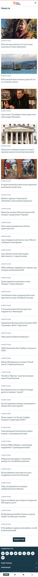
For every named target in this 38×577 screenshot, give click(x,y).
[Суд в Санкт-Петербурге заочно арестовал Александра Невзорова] (19, 99)
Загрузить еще (19, 539)
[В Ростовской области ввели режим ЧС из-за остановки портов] (19, 64)
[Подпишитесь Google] (3, 553)
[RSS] (28, 553)
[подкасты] (15, 574)
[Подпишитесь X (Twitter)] (11, 553)
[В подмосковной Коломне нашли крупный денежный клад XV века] (19, 169)
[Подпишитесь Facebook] (7, 553)
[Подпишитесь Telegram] (20, 553)
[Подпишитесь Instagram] (24, 553)
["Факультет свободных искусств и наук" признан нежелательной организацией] (19, 134)
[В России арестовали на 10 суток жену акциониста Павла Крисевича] (19, 29)
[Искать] (32, 574)
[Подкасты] (32, 553)
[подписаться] (3, 557)
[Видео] (23, 574)
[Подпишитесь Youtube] (15, 553)
